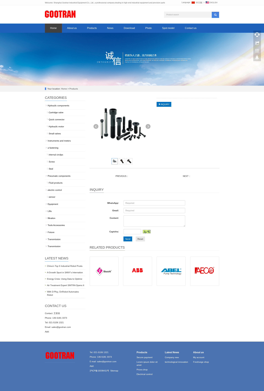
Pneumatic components (59, 176)
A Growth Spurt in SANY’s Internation (65, 272)
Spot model (168, 28)
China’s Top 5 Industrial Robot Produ (64, 266)
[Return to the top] (257, 58)
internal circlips (56, 154)
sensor (52, 197)
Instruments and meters (59, 141)
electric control (55, 190)
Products (92, 28)
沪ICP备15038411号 (99, 370)
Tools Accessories (56, 225)
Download (129, 28)
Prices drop (142, 369)
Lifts (50, 211)
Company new (172, 357)
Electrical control (144, 374)
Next (148, 126)
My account (198, 357)
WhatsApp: (113, 203)
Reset (140, 239)
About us (72, 28)
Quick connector (56, 119)
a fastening (53, 148)
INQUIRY (165, 104)
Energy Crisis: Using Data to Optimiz (64, 279)
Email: (115, 210)
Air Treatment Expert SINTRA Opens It (65, 285)
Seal (51, 169)
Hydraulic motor (56, 126)
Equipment (53, 204)
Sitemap (114, 370)
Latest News (172, 352)
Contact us (190, 28)
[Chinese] (197, 2)
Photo (148, 28)
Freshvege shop (201, 362)
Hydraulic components (58, 105)
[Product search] (215, 15)
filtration (51, 218)
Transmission (54, 239)
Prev (96, 126)
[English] (212, 2)
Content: (114, 218)
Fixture (51, 232)
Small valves (55, 133)
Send (127, 239)
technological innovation (176, 362)
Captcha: (114, 231)
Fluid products (55, 183)
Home (53, 28)
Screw (52, 161)
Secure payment (144, 357)
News (110, 28)
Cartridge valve (56, 112)
